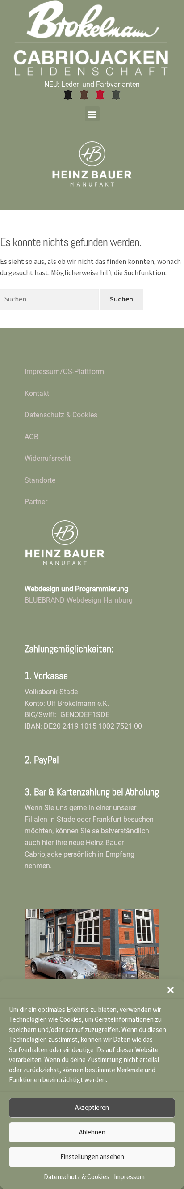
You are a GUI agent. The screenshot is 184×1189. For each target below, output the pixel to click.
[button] (170, 989)
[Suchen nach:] (50, 298)
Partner (36, 501)
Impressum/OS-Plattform (64, 371)
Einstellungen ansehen (92, 1156)
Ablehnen (92, 1132)
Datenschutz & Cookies (76, 1176)
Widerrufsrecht (48, 458)
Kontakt (37, 393)
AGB (31, 437)
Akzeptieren (92, 1107)
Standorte (40, 480)
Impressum (129, 1176)
